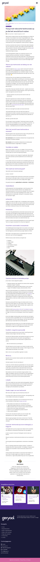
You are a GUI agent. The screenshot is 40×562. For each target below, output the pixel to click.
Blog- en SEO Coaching (6, 532)
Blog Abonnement (5, 528)
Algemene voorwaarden (14, 559)
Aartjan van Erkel (22, 401)
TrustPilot (30, 293)
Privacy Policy (5, 535)
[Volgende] (37, 496)
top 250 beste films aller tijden (18, 104)
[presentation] (7, 490)
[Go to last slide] (2, 496)
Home (3, 527)
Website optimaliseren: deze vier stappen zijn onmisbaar (33, 497)
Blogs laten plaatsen (6, 534)
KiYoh (20, 309)
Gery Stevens (12, 33)
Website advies (8, 26)
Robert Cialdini (17, 68)
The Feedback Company (28, 309)
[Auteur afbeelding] (6, 33)
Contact (3, 537)
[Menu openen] (38, 3)
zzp (32, 48)
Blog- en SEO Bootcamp (7, 530)
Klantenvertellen (15, 309)
